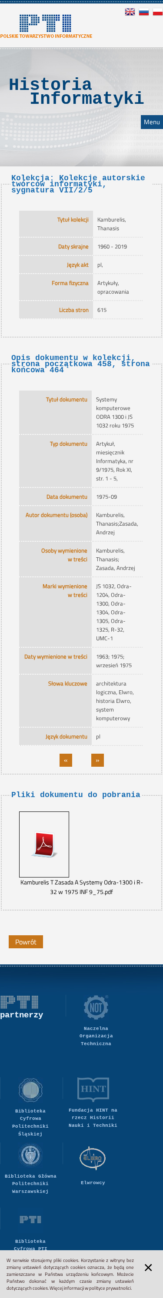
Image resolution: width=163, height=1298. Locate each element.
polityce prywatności (110, 1288)
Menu (152, 122)
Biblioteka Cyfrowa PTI (30, 1245)
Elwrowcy (93, 1182)
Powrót (26, 942)
